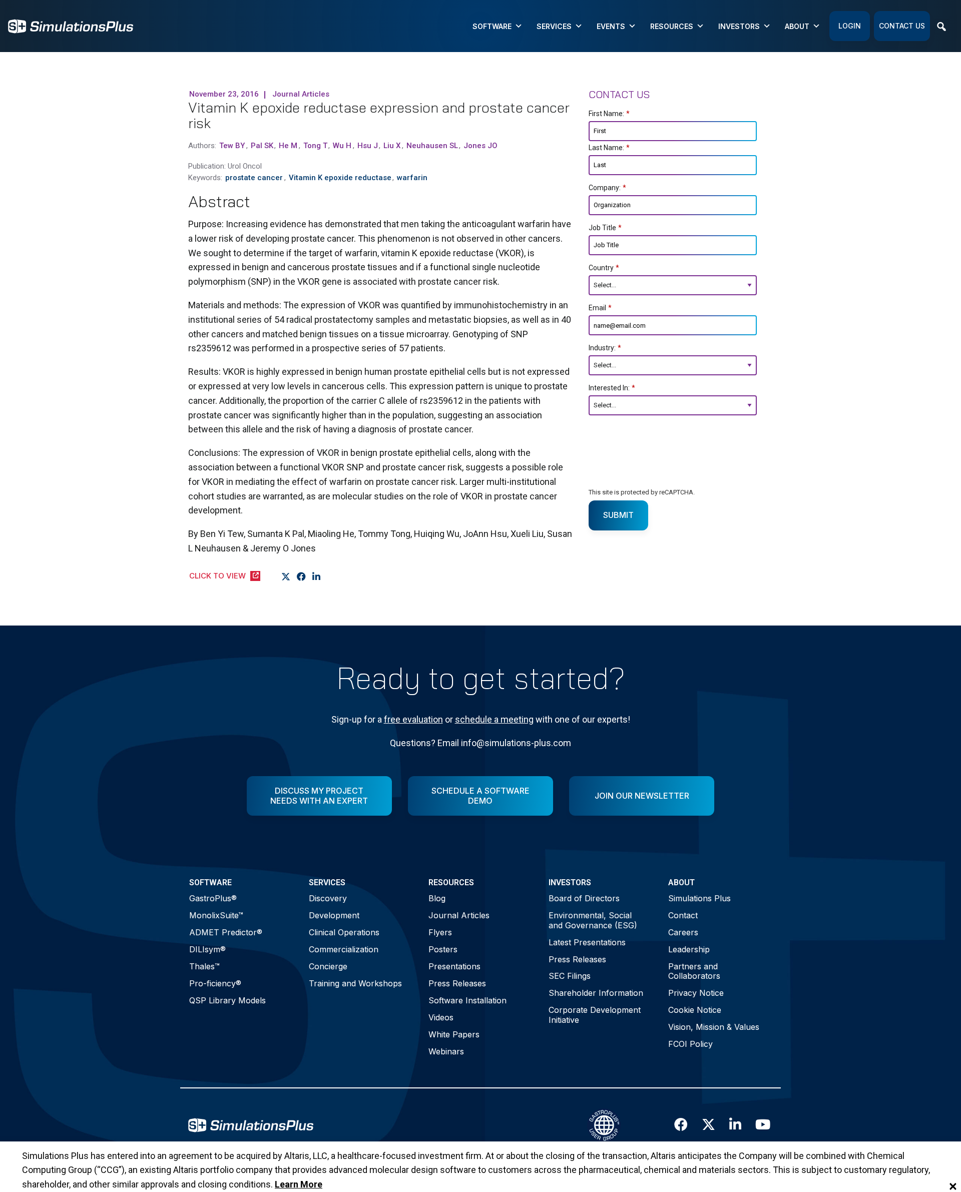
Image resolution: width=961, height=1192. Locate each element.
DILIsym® (207, 949)
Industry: (605, 348)
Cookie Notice (694, 1010)
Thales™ (204, 966)
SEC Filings (570, 976)
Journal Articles (459, 915)
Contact (683, 915)
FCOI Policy (690, 1044)
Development (334, 915)
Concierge (328, 966)
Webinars (446, 1051)
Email (600, 308)
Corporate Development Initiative (595, 1014)
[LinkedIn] (316, 577)
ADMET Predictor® (225, 932)
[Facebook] (301, 577)
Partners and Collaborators (694, 971)
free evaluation (413, 719)
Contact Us (902, 26)
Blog (436, 898)
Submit (618, 515)
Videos (440, 1017)
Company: (607, 188)
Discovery (328, 898)
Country (604, 268)
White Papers (453, 1034)
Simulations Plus (699, 898)
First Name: (609, 114)
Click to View (217, 575)
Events (611, 26)
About (797, 26)
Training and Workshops (355, 983)
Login (849, 26)
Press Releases (457, 983)
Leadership (689, 949)
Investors (739, 26)
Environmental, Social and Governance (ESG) (593, 920)
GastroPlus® (213, 898)
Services (554, 26)
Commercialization (343, 949)
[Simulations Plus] (70, 25)
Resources (671, 26)
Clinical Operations (344, 932)
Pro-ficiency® (215, 983)
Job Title (605, 228)
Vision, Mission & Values (713, 1027)
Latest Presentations (587, 942)
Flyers (440, 932)
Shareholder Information (596, 993)
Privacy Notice (696, 993)
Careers (683, 932)
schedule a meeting (494, 719)
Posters (442, 949)
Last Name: (609, 148)
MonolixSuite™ (216, 915)
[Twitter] (286, 577)
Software (492, 26)
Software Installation (467, 1000)
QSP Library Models (227, 1000)
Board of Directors (584, 898)
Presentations (454, 966)
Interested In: (612, 388)
